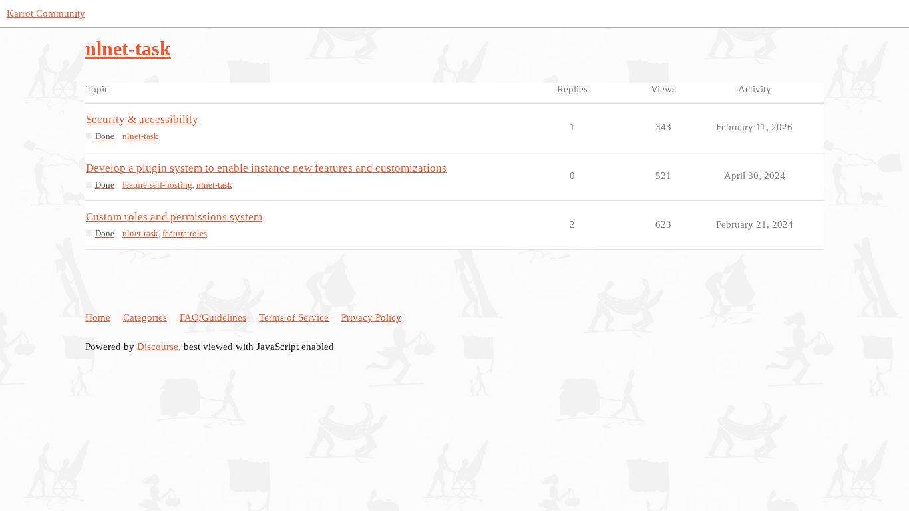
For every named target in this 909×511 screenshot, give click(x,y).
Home (97, 317)
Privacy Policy (371, 317)
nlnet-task (140, 136)
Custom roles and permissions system (174, 216)
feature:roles (184, 233)
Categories (145, 317)
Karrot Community (46, 13)
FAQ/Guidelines (213, 317)
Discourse (157, 346)
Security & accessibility (142, 119)
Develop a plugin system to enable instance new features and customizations (266, 168)
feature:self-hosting (157, 185)
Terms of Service (294, 317)
